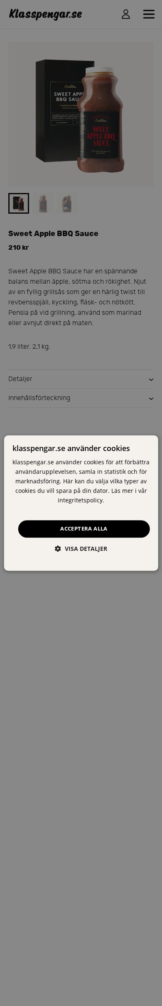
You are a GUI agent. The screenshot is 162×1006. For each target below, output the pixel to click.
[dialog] (81, 503)
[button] (81, 548)
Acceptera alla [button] (84, 529)
